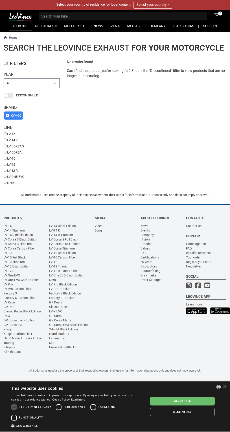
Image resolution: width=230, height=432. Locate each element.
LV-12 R (9, 271)
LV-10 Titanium (14, 262)
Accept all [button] (182, 401)
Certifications (149, 257)
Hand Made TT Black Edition (23, 338)
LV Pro (8, 284)
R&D (143, 253)
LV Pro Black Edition (63, 284)
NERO (11, 183)
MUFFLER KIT (74, 26)
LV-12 (11, 164)
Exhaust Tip (57, 338)
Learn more (194, 304)
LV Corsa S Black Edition (20, 239)
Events (145, 230)
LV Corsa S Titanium (18, 244)
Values (145, 248)
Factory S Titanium (62, 298)
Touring (9, 343)
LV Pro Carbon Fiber (17, 289)
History (145, 239)
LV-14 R (54, 230)
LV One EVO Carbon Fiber (21, 280)
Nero (52, 280)
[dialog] (115, 406)
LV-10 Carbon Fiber (62, 257)
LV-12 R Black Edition (64, 271)
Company (147, 235)
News (144, 226)
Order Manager (151, 280)
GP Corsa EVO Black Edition (68, 325)
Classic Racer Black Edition (22, 311)
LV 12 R (12, 170)
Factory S (10, 293)
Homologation (196, 244)
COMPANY (158, 26)
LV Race (9, 302)
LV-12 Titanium (59, 266)
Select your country (152, 4)
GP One (9, 307)
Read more (78, 399)
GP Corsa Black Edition (19, 320)
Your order (193, 257)
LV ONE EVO (15, 176)
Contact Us (194, 226)
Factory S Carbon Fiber (19, 298)
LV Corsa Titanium (62, 248)
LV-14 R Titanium (61, 235)
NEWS (98, 26)
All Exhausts (12, 352)
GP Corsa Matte (60, 320)
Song (98, 230)
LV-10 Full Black (15, 257)
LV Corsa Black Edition (64, 244)
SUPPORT (210, 26)
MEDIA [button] (132, 26)
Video (99, 226)
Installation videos (198, 253)
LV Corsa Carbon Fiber (19, 248)
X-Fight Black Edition (63, 329)
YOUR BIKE (20, 26)
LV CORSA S (15, 146)
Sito (52, 343)
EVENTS (115, 26)
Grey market (149, 275)
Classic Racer (58, 307)
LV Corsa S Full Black (63, 239)
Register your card (198, 262)
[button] (78, 425)
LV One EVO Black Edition (66, 275)
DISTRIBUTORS (182, 26)
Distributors (148, 266)
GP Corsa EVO (14, 325)
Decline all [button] (182, 412)
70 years (146, 262)
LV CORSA (14, 152)
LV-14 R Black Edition (18, 235)
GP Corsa (55, 316)
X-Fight (9, 329)
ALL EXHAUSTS (46, 26)
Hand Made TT (59, 334)
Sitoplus (9, 347)
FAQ (189, 248)
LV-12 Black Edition (17, 266)
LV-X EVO (55, 311)
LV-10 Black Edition (62, 253)
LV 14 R (12, 140)
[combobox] (218, 387)
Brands (145, 244)
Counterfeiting (150, 271)
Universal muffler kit (63, 347)
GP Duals (55, 302)
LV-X (7, 316)
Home (13, 37)
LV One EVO (12, 275)
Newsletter (193, 266)
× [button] (224, 386)
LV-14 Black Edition (62, 226)
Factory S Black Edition (65, 293)
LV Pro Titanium (60, 289)
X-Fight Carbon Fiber (18, 334)
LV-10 (11, 158)
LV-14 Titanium (14, 230)
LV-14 (11, 134)
